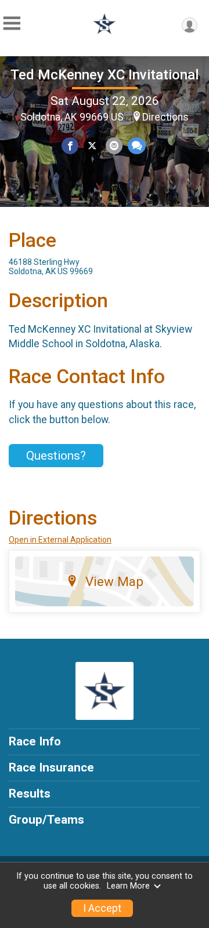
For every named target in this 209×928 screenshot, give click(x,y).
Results (30, 793)
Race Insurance (51, 767)
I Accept (102, 908)
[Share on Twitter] (92, 145)
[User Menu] (189, 25)
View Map (114, 581)
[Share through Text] (137, 145)
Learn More (128, 886)
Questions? (56, 456)
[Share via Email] (114, 145)
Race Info (35, 741)
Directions (165, 117)
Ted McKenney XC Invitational (104, 75)
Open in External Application (60, 539)
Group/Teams (46, 820)
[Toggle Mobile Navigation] (11, 23)
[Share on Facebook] (70, 145)
